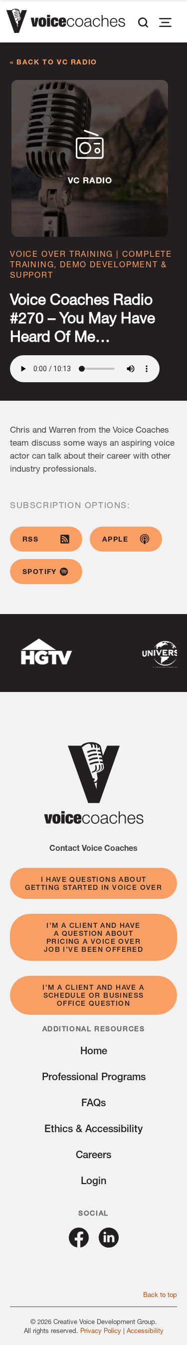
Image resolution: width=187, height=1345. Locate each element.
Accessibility (145, 1331)
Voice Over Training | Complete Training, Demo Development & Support (91, 264)
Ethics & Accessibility (93, 1128)
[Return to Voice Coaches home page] (94, 820)
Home (93, 1050)
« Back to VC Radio (53, 61)
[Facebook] (79, 1244)
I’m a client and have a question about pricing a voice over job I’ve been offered (93, 937)
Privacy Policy (100, 1331)
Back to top (160, 1295)
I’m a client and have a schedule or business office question (93, 995)
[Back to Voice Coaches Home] (65, 22)
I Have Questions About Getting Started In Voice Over (94, 883)
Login (93, 1180)
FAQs (93, 1102)
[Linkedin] (109, 1244)
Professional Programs (94, 1076)
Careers (93, 1154)
